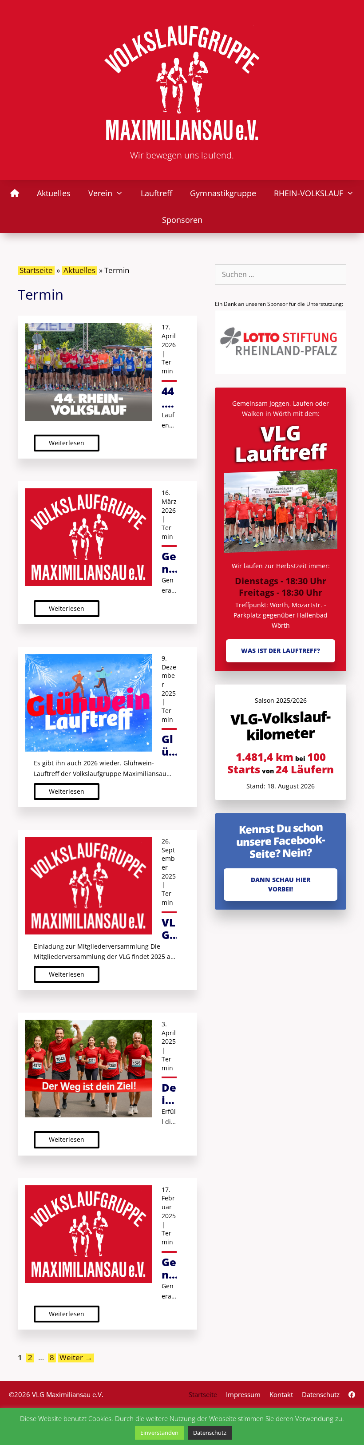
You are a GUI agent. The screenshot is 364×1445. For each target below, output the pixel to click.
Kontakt (281, 1394)
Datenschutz (321, 1394)
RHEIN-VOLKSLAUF (308, 193)
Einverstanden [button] (159, 1433)
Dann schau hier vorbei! (280, 884)
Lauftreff (156, 193)
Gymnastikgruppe (223, 193)
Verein (100, 193)
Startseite (36, 270)
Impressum (243, 1394)
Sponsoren (182, 219)
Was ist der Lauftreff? (280, 650)
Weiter (75, 1357)
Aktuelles (54, 193)
